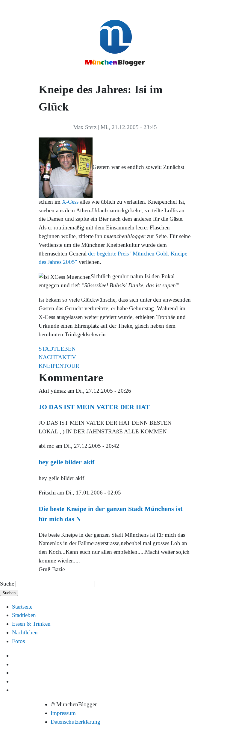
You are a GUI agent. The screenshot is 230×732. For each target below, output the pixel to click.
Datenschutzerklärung (75, 722)
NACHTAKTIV (57, 357)
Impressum (63, 713)
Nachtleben (25, 632)
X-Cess (70, 202)
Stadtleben (24, 615)
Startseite (22, 607)
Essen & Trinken (31, 624)
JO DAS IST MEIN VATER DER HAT (94, 407)
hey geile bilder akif (66, 462)
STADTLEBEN (57, 349)
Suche (7, 583)
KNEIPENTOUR (59, 366)
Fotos (18, 641)
